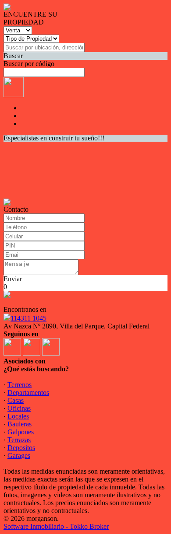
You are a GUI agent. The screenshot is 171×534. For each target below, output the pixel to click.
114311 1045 (28, 318)
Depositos (21, 447)
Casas (15, 400)
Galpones (20, 432)
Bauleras (19, 424)
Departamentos (28, 392)
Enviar (13, 279)
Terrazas (19, 439)
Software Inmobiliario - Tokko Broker (56, 526)
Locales (18, 416)
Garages (18, 455)
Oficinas (19, 408)
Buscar (13, 55)
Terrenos (19, 384)
